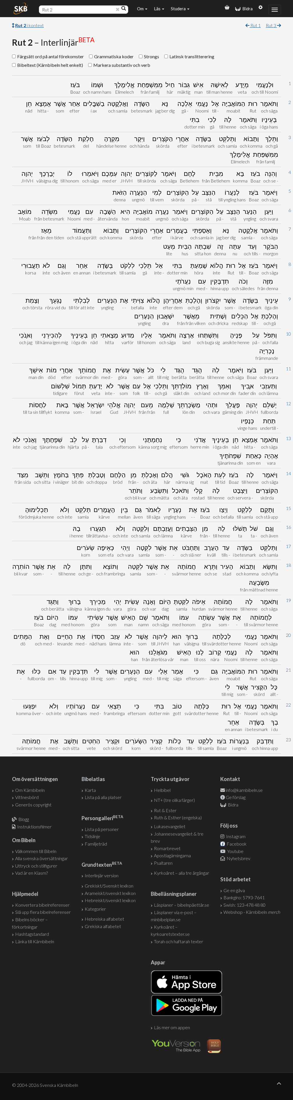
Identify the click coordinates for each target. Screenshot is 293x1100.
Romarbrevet (167, 848)
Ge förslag (236, 797)
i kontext (29, 25)
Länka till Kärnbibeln (34, 941)
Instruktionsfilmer (34, 826)
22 (288, 704)
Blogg (23, 819)
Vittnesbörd (27, 797)
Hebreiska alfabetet (104, 919)
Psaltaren (163, 863)
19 (288, 600)
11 (288, 368)
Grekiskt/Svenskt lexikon (109, 885)
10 (288, 333)
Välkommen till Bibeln (35, 851)
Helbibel (162, 790)
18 (288, 565)
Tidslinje (92, 836)
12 (288, 403)
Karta (90, 790)
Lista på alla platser (103, 797)
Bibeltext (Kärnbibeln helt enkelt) (50, 65)
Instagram (235, 836)
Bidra (247, 8)
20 (288, 635)
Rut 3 (271, 25)
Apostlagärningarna (172, 855)
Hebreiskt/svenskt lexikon (110, 900)
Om (140, 8)
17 (288, 546)
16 (288, 527)
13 (288, 438)
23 (288, 739)
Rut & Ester (165, 810)
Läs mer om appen (172, 1027)
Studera (179, 8)
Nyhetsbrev (238, 858)
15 (288, 508)
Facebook (236, 843)
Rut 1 (255, 25)
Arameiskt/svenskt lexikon (110, 893)
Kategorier (95, 909)
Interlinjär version (101, 875)
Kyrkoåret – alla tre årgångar (181, 873)
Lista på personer (102, 829)
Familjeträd (96, 843)
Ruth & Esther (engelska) (178, 817)
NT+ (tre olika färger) (174, 800)
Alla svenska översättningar (41, 858)
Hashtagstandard (32, 934)
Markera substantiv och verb (121, 65)
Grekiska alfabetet (103, 926)
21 (288, 670)
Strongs (151, 56)
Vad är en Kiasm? (31, 873)
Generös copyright (33, 804)
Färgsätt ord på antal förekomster (50, 56)
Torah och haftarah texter (178, 941)
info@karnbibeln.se (244, 790)
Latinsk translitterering (191, 56)
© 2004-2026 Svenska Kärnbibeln (45, 1085)
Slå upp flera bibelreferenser (43, 912)
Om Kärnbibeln (30, 790)
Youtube (234, 851)
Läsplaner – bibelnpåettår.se (181, 905)
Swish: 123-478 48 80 (244, 905)
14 (288, 473)
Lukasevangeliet (169, 826)
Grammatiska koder (114, 56)
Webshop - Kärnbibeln (251, 912)
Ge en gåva (234, 890)
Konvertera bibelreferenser (42, 905)
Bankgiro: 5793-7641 (244, 897)
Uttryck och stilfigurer (36, 865)
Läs (157, 8)
